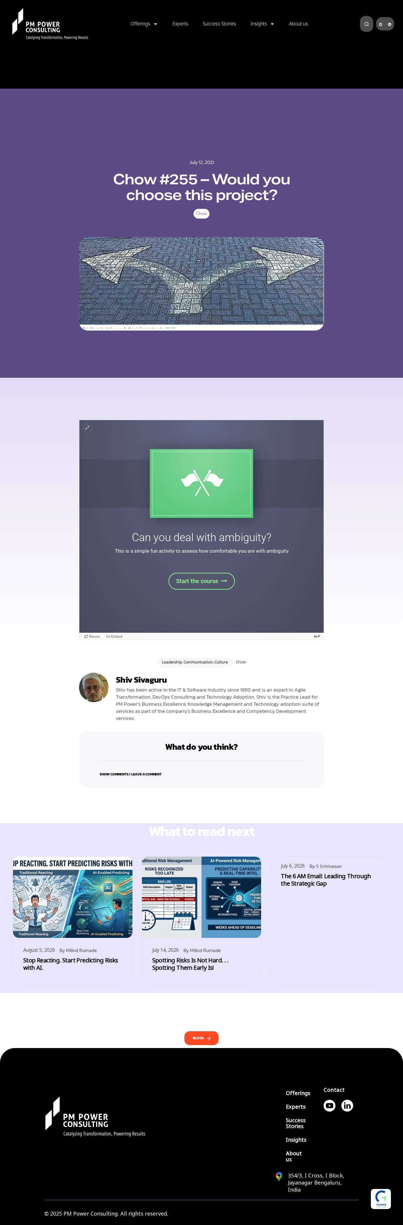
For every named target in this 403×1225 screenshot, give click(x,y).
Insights (258, 23)
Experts (180, 23)
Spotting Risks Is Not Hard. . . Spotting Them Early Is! (190, 964)
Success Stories (219, 23)
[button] (201, 770)
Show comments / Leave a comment (131, 774)
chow (241, 662)
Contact (334, 1090)
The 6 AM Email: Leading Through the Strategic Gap (326, 880)
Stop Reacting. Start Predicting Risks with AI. (70, 964)
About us (298, 23)
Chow (201, 214)
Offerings (140, 23)
